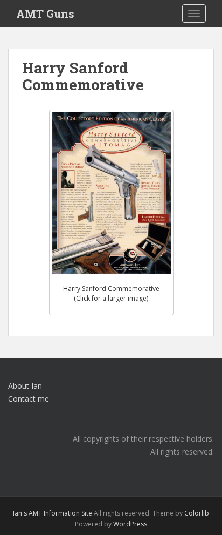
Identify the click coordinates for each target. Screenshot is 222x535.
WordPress (130, 524)
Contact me (28, 399)
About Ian (25, 386)
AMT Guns (45, 13)
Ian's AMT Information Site (52, 513)
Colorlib (196, 513)
